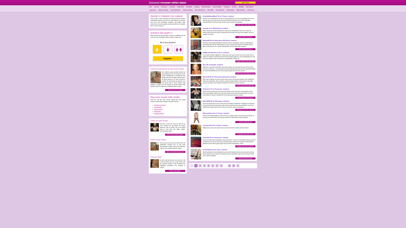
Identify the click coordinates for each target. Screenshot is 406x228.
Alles (150, 7)
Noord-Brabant (206, 7)
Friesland (172, 7)
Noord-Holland (217, 7)
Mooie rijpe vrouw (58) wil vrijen (245, 73)
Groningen (189, 7)
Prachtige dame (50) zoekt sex (245, 110)
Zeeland (241, 7)
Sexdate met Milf (159, 113)
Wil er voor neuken (175, 171)
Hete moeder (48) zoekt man (245, 85)
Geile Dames (230, 10)
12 (234, 166)
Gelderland (180, 7)
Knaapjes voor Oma (160, 105)
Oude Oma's (251, 10)
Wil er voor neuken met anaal (175, 152)
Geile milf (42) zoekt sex (245, 37)
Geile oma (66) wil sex (245, 122)
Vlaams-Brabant (188, 10)
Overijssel (227, 7)
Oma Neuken (158, 107)
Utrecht (234, 7)
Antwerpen (153, 10)
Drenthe (156, 7)
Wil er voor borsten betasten (175, 134)
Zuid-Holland (249, 7)
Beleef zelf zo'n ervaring (175, 90)
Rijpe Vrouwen (241, 10)
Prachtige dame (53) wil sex (245, 134)
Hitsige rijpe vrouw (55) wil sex (245, 25)
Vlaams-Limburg (163, 10)
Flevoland (164, 7)
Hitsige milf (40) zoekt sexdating (245, 61)
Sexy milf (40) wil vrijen (245, 49)
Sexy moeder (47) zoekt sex (245, 97)
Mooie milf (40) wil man (245, 158)
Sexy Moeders (220, 10)
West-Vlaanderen (200, 10)
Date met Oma (158, 109)
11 (229, 166)
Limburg (196, 7)
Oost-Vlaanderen (175, 10)
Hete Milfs (210, 10)
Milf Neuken (157, 111)
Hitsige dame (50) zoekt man (245, 146)
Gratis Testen (245, 2)
